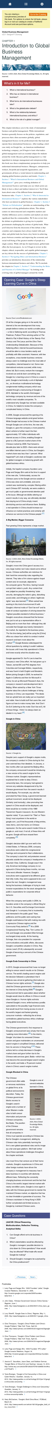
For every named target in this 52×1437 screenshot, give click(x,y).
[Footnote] (43, 513)
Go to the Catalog (38, 14)
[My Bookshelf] (10, 4)
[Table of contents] (26, 4)
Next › (33, 1277)
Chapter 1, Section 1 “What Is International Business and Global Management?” (24, 179)
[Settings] (42, 4)
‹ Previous (20, 1277)
